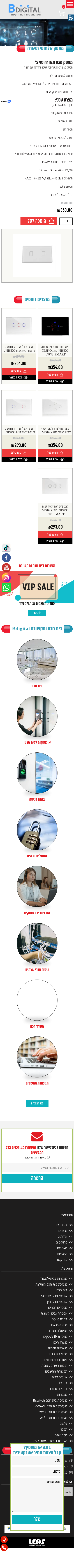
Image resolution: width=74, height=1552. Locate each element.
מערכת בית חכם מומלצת (51, 1284)
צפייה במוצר (52, 381)
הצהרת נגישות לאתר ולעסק (49, 1441)
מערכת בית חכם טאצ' (53, 1412)
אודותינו (62, 1236)
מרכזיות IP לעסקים (55, 1336)
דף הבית (61, 1225)
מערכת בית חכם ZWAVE (51, 1406)
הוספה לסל (37, 221)
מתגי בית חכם (58, 1354)
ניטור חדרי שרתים (55, 1360)
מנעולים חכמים (57, 1330)
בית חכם (61, 1290)
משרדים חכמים (57, 1348)
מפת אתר (61, 1435)
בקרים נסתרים (58, 1389)
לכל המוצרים (37, 1103)
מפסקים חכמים (57, 1307)
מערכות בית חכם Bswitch (50, 1400)
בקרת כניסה (59, 1319)
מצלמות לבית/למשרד (53, 1278)
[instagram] (6, 577)
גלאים (63, 1423)
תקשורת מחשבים (56, 1371)
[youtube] (6, 567)
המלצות (62, 1254)
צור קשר (61, 1259)
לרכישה (37, 613)
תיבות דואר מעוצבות (54, 1365)
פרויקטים (61, 1242)
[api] (6, 587)
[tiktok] (6, 547)
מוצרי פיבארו (59, 1325)
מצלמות (62, 1394)
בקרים (63, 1383)
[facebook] (6, 557)
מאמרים (62, 1248)
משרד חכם (60, 1342)
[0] (56, 12)
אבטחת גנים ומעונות (54, 1313)
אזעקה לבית (59, 1377)
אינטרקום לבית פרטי (54, 1296)
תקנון (64, 1429)
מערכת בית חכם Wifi (53, 1418)
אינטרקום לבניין (57, 1301)
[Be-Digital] (24, 10)
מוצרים (62, 1230)
